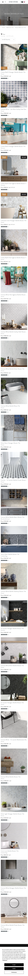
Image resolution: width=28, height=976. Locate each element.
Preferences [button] (5, 960)
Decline (14, 968)
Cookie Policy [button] (23, 957)
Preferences (14, 972)
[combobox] (8, 39)
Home (3, 27)
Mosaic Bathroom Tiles (20, 27)
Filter (3, 34)
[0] (21, 2)
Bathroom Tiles (10, 27)
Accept (14, 964)
